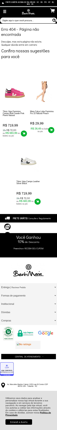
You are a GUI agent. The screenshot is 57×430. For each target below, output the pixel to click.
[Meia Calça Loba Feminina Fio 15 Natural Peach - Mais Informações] (42, 92)
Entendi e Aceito (18, 421)
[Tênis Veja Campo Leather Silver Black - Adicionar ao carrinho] (38, 202)
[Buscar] (54, 20)
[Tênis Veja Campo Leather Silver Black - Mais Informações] (28, 162)
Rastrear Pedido (19, 287)
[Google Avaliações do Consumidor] (27, 345)
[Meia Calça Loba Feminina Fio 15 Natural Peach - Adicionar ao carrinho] (51, 130)
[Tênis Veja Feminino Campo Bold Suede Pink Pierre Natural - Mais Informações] (15, 92)
